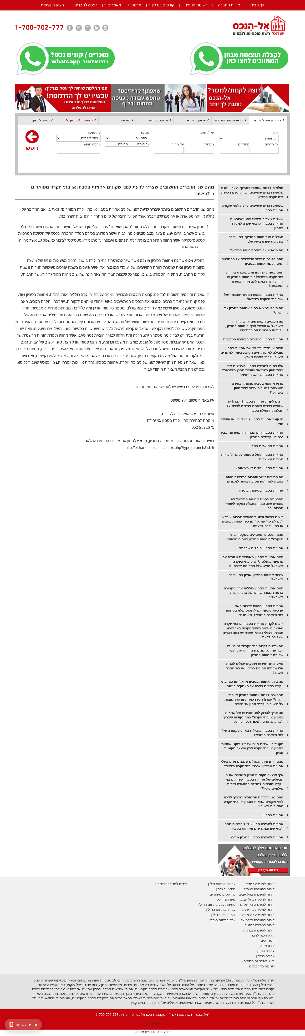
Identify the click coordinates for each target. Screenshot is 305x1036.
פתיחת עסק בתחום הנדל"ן (216, 904)
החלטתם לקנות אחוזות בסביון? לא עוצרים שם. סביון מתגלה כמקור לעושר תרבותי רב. (254, 503)
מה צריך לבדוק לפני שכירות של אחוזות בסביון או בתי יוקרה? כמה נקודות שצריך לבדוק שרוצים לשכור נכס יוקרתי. (253, 717)
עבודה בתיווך (265, 951)
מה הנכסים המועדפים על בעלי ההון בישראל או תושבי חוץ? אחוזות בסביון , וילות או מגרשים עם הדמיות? (254, 325)
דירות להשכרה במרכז (259, 889)
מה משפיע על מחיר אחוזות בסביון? (256, 250)
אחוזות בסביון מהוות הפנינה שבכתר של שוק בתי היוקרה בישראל (253, 297)
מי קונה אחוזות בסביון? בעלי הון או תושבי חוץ (252, 421)
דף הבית (257, 5)
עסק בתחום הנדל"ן (222, 920)
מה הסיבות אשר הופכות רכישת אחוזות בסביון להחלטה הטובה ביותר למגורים (254, 479)
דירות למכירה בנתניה (259, 925)
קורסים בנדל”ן (163, 5)
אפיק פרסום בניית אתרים (152, 1032)
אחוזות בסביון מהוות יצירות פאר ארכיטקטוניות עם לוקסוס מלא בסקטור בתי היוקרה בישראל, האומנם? (254, 610)
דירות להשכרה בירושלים (257, 904)
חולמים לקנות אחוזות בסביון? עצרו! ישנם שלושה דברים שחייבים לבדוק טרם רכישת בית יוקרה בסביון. (252, 192)
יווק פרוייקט (225, 899)
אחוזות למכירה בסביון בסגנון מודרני (256, 837)
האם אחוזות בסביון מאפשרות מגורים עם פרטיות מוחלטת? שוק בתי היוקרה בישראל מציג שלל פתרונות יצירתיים (252, 561)
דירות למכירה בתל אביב (257, 899)
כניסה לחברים (85, 5)
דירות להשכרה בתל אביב (256, 894)
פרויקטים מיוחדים (222, 894)
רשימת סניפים (196, 5)
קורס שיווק (267, 946)
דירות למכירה (264, 915)
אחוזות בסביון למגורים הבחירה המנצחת (253, 339)
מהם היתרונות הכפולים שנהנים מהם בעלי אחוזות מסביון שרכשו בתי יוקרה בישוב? (252, 764)
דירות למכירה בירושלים (257, 909)
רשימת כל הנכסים (261, 966)
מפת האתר (152, 1024)
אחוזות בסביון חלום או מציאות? (259, 468)
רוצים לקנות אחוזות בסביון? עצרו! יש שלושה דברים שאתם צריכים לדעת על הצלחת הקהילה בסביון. (255, 405)
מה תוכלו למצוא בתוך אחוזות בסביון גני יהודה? (253, 310)
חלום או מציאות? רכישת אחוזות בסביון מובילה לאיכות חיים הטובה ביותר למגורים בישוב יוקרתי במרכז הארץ (252, 352)
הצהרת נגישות (52, 5)
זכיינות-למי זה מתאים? (258, 961)
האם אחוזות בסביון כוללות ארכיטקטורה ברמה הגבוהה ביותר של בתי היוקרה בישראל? (253, 592)
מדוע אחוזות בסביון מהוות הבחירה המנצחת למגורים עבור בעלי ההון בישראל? (257, 388)
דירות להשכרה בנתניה (258, 930)
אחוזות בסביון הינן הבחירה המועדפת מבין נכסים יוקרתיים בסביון (252, 435)
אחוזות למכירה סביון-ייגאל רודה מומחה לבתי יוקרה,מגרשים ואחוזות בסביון (253, 826)
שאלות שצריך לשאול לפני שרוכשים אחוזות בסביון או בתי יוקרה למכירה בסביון (256, 223)
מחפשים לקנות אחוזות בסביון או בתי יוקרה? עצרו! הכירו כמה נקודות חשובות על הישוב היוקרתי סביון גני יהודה (253, 699)
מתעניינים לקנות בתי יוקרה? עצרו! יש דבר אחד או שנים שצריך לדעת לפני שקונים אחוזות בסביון (255, 650)
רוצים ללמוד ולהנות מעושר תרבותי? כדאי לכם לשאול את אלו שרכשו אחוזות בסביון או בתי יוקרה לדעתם (252, 521)
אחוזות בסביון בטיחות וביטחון (261, 490)
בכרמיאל (248, 915)
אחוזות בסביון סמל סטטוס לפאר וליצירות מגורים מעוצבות (252, 457)
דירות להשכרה (263, 920)
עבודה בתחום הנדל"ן (220, 909)
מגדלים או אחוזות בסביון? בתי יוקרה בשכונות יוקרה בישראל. (256, 239)
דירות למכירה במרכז (259, 884)
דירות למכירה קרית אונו (170, 884)
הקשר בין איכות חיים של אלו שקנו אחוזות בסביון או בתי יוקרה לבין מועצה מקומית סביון (252, 748)
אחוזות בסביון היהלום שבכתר (261, 548)
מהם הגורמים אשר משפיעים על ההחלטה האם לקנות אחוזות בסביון (252, 261)
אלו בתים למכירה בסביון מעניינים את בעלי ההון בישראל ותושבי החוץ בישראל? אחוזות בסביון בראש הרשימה (252, 370)
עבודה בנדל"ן (265, 956)
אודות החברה (229, 5)
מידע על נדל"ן (225, 889)
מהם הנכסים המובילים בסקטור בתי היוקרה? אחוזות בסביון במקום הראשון (254, 537)
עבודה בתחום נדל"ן (221, 884)
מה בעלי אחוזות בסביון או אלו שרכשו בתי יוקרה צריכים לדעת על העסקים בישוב (252, 684)
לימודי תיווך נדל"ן (223, 915)
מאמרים (114, 5)
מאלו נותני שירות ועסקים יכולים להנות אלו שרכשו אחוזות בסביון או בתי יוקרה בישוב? (254, 668)
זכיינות (136, 5)
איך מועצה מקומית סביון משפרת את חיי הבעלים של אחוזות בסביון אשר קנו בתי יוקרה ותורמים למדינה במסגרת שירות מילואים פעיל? (253, 781)
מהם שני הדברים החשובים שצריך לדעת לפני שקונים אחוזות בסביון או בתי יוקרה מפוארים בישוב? (253, 801)
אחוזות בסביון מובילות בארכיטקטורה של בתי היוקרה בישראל (252, 733)
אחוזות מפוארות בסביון (266, 446)
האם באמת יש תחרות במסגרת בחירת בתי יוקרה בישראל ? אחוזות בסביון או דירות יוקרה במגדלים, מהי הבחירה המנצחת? (254, 279)
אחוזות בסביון (273, 815)
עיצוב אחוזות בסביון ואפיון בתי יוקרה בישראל (256, 577)
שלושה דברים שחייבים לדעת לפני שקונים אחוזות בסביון (252, 208)
